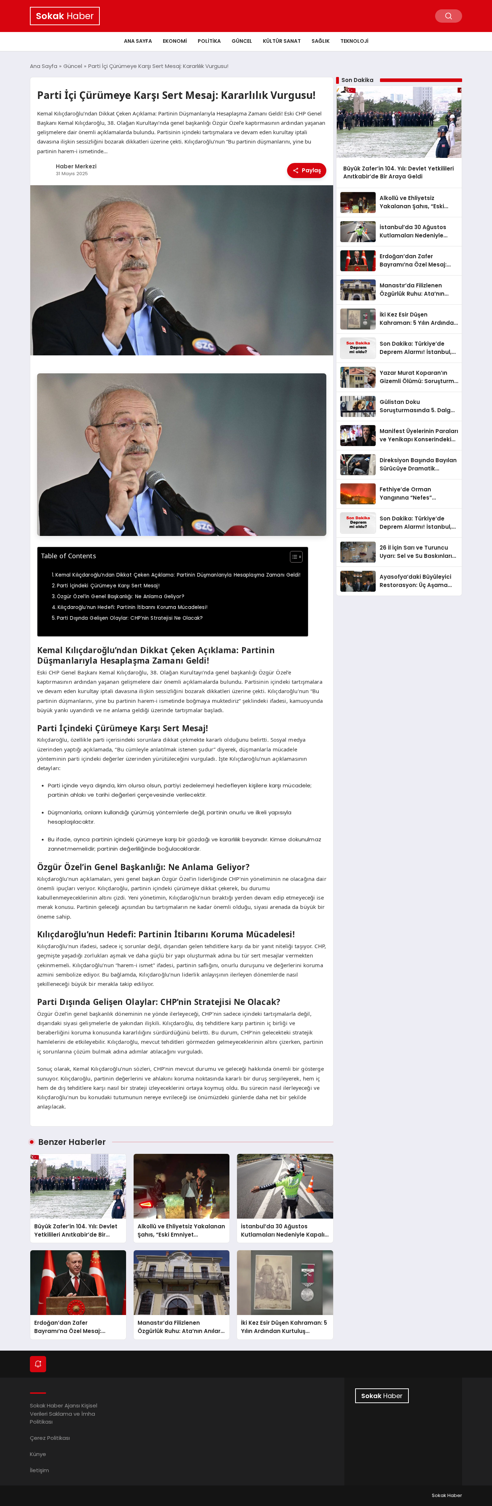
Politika (209, 41)
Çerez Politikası (50, 1438)
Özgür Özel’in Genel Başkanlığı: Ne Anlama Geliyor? (120, 596)
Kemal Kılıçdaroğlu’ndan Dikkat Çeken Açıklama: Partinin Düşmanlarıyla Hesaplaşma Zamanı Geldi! (178, 575)
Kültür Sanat (282, 41)
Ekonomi (175, 41)
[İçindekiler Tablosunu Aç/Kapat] (293, 557)
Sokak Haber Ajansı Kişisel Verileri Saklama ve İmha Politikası (63, 1413)
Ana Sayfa (138, 41)
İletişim (39, 1470)
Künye (38, 1454)
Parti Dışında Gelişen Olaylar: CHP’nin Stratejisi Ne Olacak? (130, 618)
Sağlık (321, 41)
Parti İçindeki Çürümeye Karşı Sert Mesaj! (108, 585)
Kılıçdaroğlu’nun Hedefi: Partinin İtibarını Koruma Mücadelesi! (132, 607)
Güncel (242, 41)
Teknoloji (354, 41)
